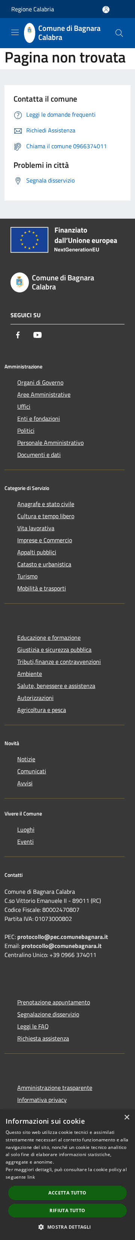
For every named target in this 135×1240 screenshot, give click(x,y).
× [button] (126, 1117)
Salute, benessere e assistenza (56, 685)
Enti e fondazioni (38, 418)
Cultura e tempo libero (45, 515)
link (31, 1177)
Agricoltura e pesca (41, 709)
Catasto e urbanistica (44, 564)
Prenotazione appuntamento (53, 1002)
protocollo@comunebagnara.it (61, 945)
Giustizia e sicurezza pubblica (54, 649)
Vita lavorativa (35, 528)
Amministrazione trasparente (54, 1087)
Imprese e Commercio (44, 540)
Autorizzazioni (35, 697)
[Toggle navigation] (15, 32)
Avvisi (25, 783)
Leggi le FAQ (33, 1026)
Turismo (27, 576)
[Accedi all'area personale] (106, 9)
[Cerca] (119, 33)
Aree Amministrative (43, 394)
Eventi (25, 841)
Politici (25, 430)
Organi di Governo (40, 382)
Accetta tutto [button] (67, 1193)
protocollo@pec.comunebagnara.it (62, 936)
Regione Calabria (32, 9)
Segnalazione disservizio (48, 1014)
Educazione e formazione (49, 637)
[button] (67, 1226)
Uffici (23, 406)
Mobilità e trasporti (41, 588)
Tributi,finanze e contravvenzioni (59, 661)
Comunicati (31, 771)
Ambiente (29, 673)
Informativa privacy (42, 1099)
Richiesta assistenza (43, 1038)
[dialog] (67, 1174)
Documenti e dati (39, 454)
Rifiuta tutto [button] (67, 1210)
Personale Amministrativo (50, 442)
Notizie (26, 759)
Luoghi (25, 829)
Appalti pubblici (36, 552)
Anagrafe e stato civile (45, 503)
